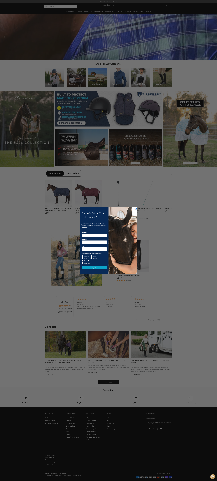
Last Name (84, 239)
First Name (84, 232)
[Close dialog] (136, 209)
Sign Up (94, 268)
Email (83, 246)
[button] (212, 476)
